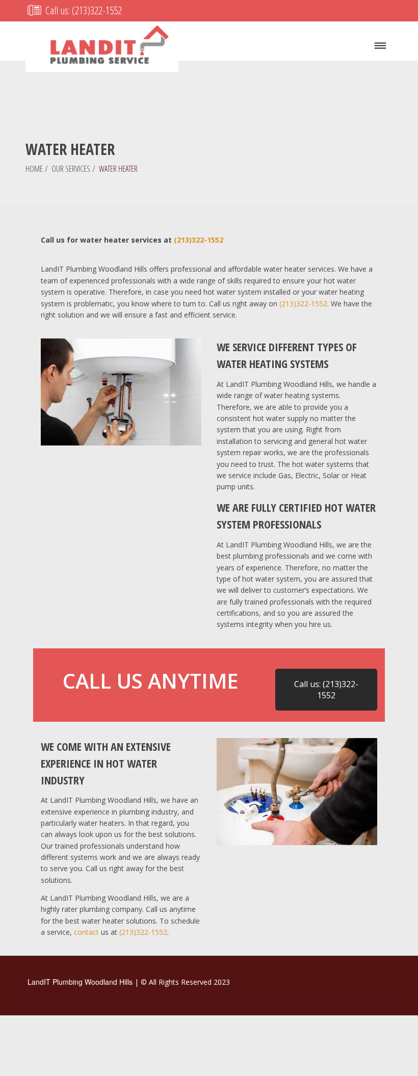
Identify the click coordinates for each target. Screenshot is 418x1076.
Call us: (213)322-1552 (82, 10)
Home (34, 168)
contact (86, 932)
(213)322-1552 (198, 240)
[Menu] (380, 46)
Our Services (70, 168)
